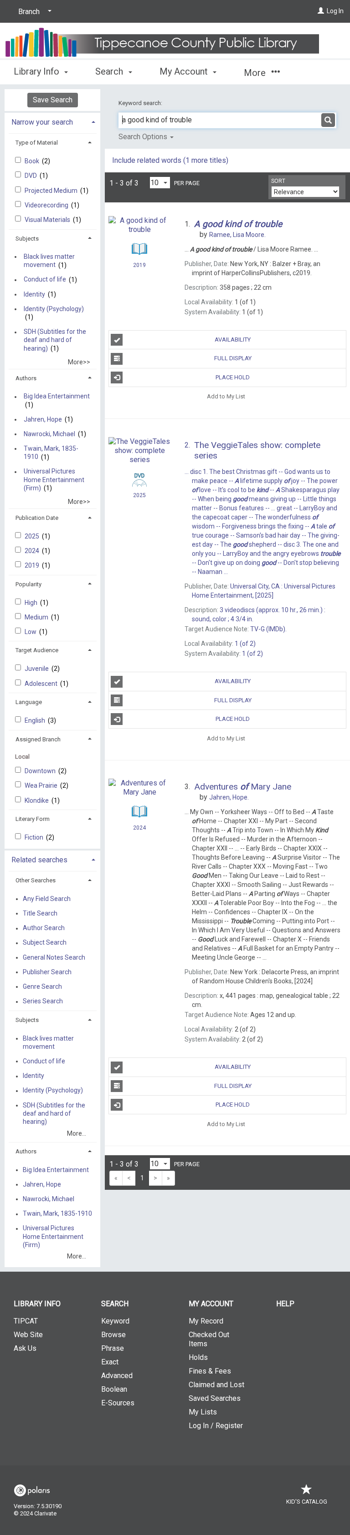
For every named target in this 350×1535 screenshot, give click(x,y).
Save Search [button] (52, 100)
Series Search (43, 1001)
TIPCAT (26, 1321)
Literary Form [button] (32, 818)
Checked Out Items (209, 1339)
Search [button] (110, 71)
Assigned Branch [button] (38, 739)
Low (31, 631)
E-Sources (117, 1403)
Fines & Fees (210, 1371)
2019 (33, 565)
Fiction (35, 837)
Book (33, 161)
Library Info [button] (38, 71)
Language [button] (28, 702)
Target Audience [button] (36, 650)
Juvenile (37, 668)
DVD (31, 175)
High (32, 602)
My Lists (203, 1412)
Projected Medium (52, 190)
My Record (206, 1321)
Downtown (41, 771)
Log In (335, 11)
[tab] (52, 121)
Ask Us (25, 1348)
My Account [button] (185, 71)
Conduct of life (45, 279)
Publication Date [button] (36, 517)
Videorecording (47, 205)
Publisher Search (47, 972)
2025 (33, 536)
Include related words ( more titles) (170, 160)
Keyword (115, 1321)
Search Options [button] (143, 136)
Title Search (40, 913)
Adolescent (42, 683)
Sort (278, 181)
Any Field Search (47, 898)
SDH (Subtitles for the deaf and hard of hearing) (55, 340)
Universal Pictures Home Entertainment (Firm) (54, 480)
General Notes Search (54, 957)
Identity (34, 294)
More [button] (256, 72)
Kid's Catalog (306, 1501)
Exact (109, 1362)
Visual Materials (48, 219)
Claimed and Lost (216, 1384)
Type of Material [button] (36, 142)
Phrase (112, 1348)
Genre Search (42, 986)
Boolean (114, 1389)
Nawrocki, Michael (49, 434)
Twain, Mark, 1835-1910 (51, 452)
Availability (233, 339)
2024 (33, 550)
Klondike (37, 800)
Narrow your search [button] (42, 122)
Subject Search (45, 942)
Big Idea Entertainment (57, 396)
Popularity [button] (28, 584)
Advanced (117, 1375)
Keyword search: (141, 103)
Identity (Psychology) (54, 308)
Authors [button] (25, 378)
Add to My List (226, 396)
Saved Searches (215, 1398)
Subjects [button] (27, 238)
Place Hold (233, 377)
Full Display (233, 358)
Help (285, 1303)
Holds (198, 1357)
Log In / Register (216, 1425)
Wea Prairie (42, 785)
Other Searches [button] (35, 880)
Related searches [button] (39, 860)
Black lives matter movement (49, 260)
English (35, 720)
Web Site (28, 1334)
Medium (37, 617)
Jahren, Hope (43, 419)
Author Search (44, 928)
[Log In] (321, 11)
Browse (113, 1334)
